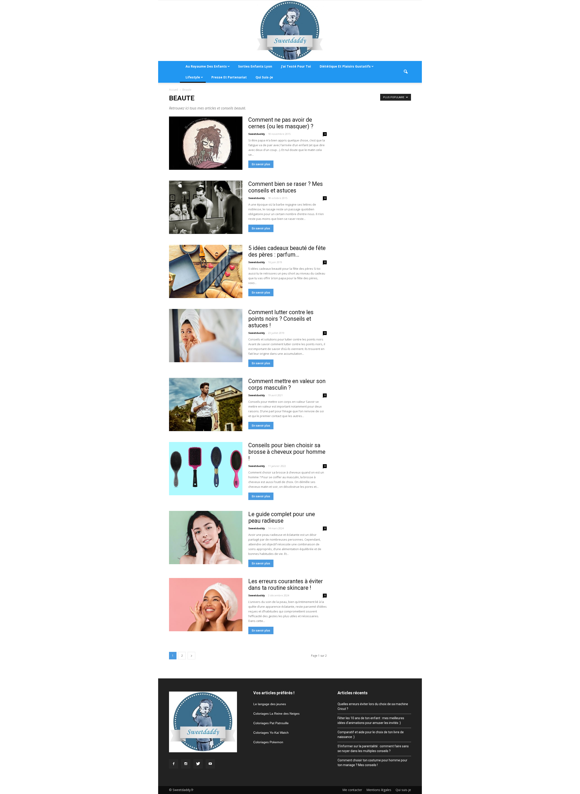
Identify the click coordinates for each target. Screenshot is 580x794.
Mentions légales (378, 790)
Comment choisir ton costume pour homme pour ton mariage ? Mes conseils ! (372, 762)
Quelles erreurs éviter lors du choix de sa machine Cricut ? (373, 706)
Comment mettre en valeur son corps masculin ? (287, 384)
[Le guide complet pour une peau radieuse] (205, 537)
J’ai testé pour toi (296, 66)
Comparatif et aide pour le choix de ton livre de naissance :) (371, 734)
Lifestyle (193, 77)
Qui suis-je (264, 77)
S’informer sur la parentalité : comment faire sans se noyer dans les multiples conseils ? (373, 748)
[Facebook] (173, 763)
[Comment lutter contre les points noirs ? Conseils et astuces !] (205, 335)
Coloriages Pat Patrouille (271, 723)
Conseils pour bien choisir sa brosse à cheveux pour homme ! (286, 452)
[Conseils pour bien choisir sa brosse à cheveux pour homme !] (205, 468)
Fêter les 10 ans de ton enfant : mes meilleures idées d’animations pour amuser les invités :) (371, 720)
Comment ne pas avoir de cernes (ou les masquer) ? (280, 123)
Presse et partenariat (229, 77)
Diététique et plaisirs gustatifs (345, 66)
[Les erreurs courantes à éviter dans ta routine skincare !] (205, 604)
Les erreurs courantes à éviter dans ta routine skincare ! (285, 584)
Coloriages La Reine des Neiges (276, 713)
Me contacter (352, 790)
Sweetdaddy (256, 134)
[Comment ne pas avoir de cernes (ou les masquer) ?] (205, 143)
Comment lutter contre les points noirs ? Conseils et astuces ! (281, 319)
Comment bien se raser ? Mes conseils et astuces (285, 187)
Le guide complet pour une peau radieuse (281, 517)
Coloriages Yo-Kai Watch (271, 732)
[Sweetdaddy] (290, 30)
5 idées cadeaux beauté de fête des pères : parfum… (287, 251)
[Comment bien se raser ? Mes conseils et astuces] (205, 207)
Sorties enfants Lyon (255, 66)
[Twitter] (198, 763)
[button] (405, 71)
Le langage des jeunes (269, 704)
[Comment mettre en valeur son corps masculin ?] (205, 404)
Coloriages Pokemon (268, 742)
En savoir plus (261, 164)
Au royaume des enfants (206, 66)
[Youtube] (210, 763)
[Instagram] (185, 763)
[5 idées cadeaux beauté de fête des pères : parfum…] (205, 271)
